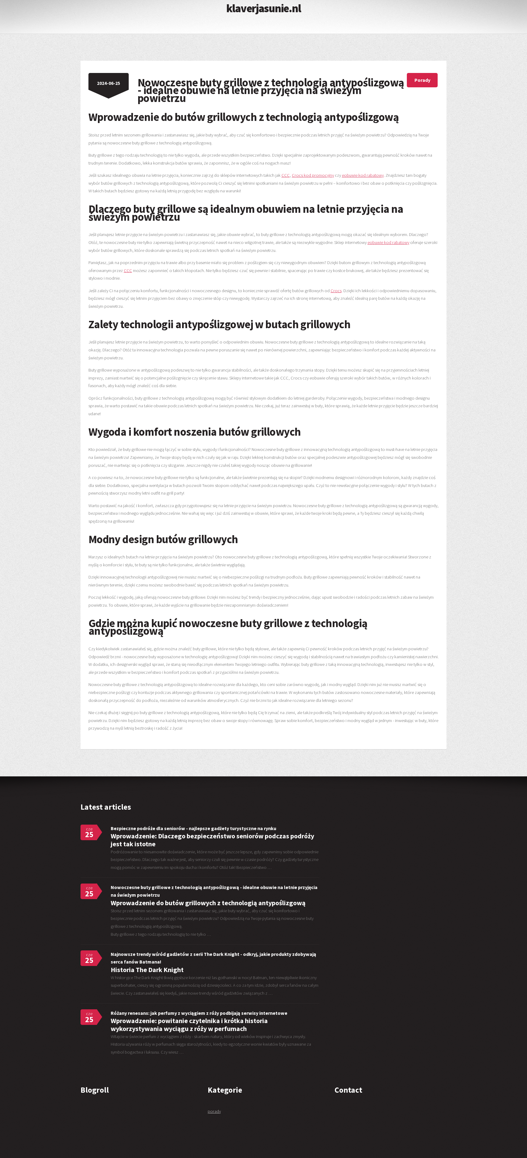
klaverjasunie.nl (263, 8)
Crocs (336, 290)
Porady (422, 80)
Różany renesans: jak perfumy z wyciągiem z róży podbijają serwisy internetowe (199, 1013)
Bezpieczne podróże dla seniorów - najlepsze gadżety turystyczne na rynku (193, 828)
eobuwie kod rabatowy (363, 175)
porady (214, 1111)
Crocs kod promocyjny (313, 175)
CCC (285, 175)
